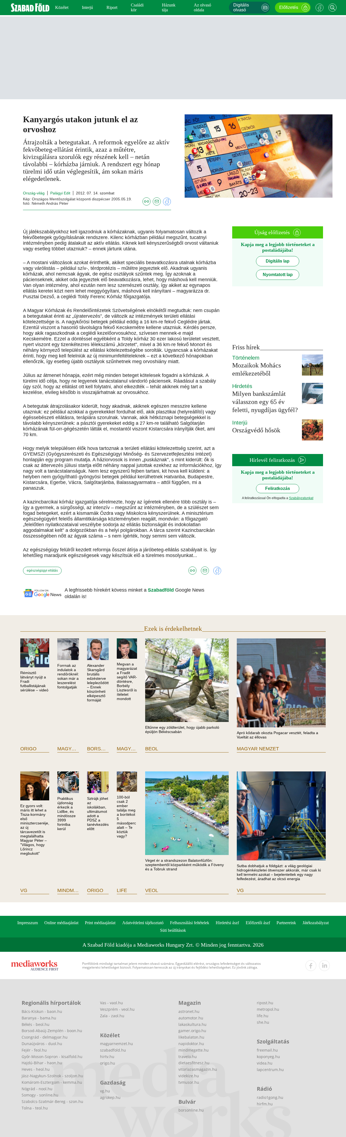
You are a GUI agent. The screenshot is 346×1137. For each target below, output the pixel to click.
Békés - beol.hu (35, 1024)
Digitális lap (278, 261)
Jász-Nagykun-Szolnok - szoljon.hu (52, 1075)
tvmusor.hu (188, 1082)
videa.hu (264, 1063)
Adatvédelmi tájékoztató (143, 922)
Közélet (61, 7)
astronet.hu (188, 1011)
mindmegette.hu (193, 1050)
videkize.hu (188, 1075)
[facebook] (310, 965)
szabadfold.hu (113, 1050)
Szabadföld (161, 590)
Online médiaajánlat (61, 922)
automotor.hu (190, 1017)
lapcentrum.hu (270, 1069)
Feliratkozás (277, 488)
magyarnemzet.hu (116, 1043)
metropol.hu (268, 1009)
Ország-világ (34, 193)
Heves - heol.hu (36, 1069)
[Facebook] (319, 8)
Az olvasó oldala (202, 7)
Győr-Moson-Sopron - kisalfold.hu (52, 1056)
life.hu (262, 1015)
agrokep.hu (110, 1097)
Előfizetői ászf (258, 922)
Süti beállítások (173, 930)
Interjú (87, 7)
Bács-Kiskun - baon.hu (42, 1011)
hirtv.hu (107, 1056)
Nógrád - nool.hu (37, 1088)
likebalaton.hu (191, 1037)
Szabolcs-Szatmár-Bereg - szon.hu (52, 1101)
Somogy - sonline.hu (40, 1095)
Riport (112, 7)
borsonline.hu (191, 1110)
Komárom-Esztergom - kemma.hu (52, 1082)
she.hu (263, 1022)
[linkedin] (324, 965)
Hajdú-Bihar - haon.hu (42, 1062)
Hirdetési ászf (227, 922)
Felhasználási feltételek (189, 922)
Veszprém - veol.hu (117, 1009)
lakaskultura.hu (192, 1024)
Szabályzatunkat (301, 498)
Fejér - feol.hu (34, 1050)
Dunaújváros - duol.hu (42, 1043)
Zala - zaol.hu (112, 1015)
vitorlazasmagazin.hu (197, 1069)
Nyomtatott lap (278, 274)
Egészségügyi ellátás (42, 570)
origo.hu (107, 1063)
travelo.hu (187, 1056)
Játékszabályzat (315, 922)
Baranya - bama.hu (39, 1017)
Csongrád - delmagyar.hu (45, 1037)
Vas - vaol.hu (111, 1002)
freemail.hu (267, 1050)
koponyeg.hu (268, 1056)
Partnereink (286, 922)
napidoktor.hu (191, 1043)
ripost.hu (265, 1002)
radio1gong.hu (270, 1097)
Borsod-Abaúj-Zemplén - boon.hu (52, 1030)
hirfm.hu (265, 1103)
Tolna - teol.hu (35, 1108)
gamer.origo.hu (192, 1030)
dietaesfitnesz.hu (193, 1062)
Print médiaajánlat (100, 922)
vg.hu (105, 1090)
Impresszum (27, 922)
